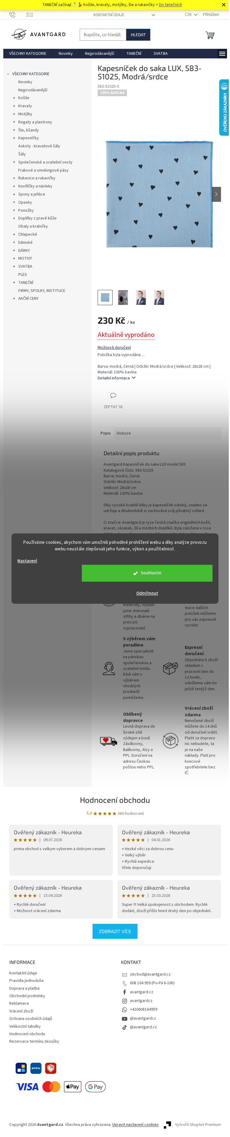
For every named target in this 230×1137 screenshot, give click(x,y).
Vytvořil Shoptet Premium (198, 1125)
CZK (189, 14)
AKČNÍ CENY (28, 299)
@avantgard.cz (143, 1027)
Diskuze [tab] (124, 433)
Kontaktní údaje (108, 15)
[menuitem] (27, 53)
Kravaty (25, 106)
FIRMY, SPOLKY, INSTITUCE (41, 291)
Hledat (138, 34)
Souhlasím (151, 573)
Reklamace (19, 1003)
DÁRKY (24, 251)
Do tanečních (170, 5)
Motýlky (25, 114)
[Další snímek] (216, 194)
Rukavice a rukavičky (36, 178)
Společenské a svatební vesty (45, 162)
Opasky (25, 202)
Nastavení (27, 561)
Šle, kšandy (28, 130)
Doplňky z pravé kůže (37, 218)
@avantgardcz (143, 1018)
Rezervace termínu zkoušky (34, 1041)
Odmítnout (147, 593)
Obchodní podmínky (27, 996)
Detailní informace (114, 378)
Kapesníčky (28, 138)
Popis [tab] (106, 433)
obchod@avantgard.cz (150, 974)
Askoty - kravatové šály (39, 146)
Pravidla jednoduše (26, 981)
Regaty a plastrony (35, 122)
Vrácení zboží (21, 1011)
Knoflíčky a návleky (35, 186)
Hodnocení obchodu (115, 799)
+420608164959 (143, 1009)
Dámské (25, 243)
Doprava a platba (24, 988)
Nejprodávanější (32, 90)
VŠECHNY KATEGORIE (30, 74)
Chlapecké (27, 234)
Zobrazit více (115, 931)
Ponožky (26, 211)
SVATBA (25, 267)
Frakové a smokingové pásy (43, 170)
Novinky (25, 82)
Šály (22, 154)
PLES (22, 275)
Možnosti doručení (114, 348)
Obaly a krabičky (33, 226)
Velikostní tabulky (25, 1026)
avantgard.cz (141, 992)
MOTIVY (25, 258)
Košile (23, 98)
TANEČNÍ (25, 283)
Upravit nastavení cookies (135, 1125)
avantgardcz (141, 1001)
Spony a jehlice (31, 194)
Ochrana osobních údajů (30, 1019)
